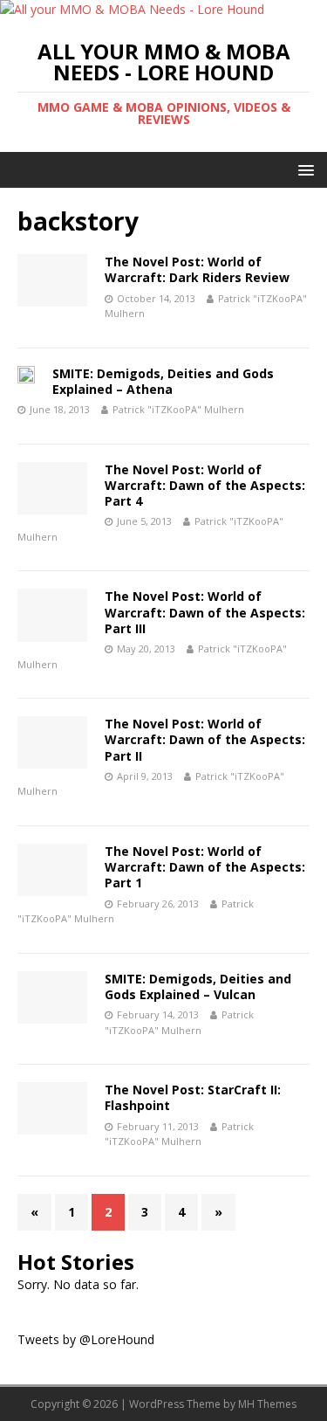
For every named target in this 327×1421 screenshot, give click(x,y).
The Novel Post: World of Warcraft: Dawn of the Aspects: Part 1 (205, 867)
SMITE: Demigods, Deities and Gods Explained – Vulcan (198, 986)
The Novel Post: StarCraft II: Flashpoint (193, 1097)
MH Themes (267, 1404)
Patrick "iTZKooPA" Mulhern (178, 409)
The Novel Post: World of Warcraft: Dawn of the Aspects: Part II (205, 739)
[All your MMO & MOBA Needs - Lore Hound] (132, 9)
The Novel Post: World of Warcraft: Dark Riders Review (197, 269)
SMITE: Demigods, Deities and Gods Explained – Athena (163, 381)
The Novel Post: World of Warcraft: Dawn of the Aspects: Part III (205, 612)
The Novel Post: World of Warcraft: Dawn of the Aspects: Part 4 (205, 485)
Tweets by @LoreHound (85, 1339)
